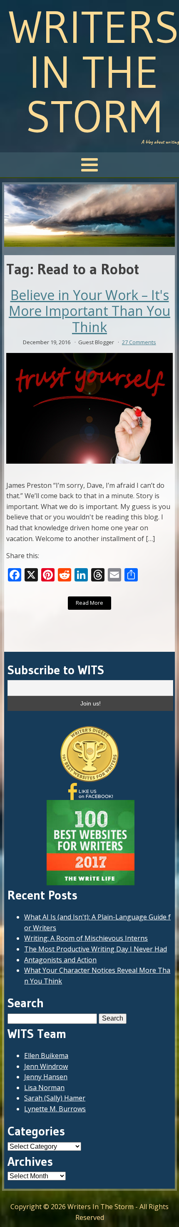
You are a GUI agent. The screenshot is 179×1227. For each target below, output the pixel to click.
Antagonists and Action (60, 959)
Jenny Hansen (45, 1076)
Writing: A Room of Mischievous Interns (86, 938)
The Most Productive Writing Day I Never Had (95, 949)
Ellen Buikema (46, 1055)
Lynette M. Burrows (55, 1108)
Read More (89, 602)
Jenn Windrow (46, 1066)
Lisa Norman (44, 1087)
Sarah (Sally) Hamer (54, 1098)
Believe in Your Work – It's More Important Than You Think (89, 311)
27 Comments (139, 342)
